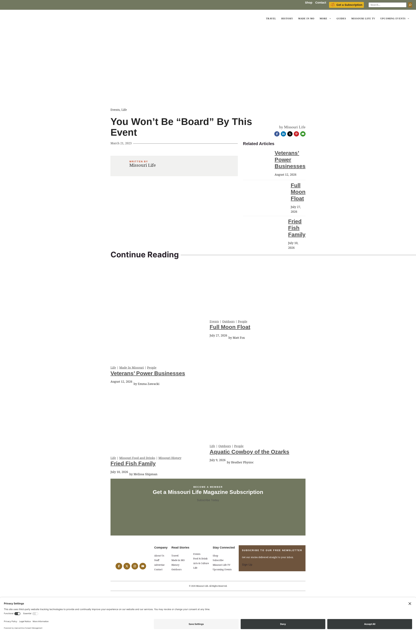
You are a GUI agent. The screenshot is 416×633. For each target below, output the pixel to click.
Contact (320, 2)
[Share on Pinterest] (296, 133)
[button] (330, 19)
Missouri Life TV (363, 18)
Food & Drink (200, 558)
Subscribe (218, 560)
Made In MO (306, 18)
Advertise (159, 564)
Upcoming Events (393, 18)
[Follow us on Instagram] (134, 566)
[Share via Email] (303, 133)
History (287, 18)
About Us (159, 555)
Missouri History (169, 458)
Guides (341, 18)
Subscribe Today (208, 500)
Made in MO (178, 560)
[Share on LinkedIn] (283, 133)
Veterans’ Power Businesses (290, 159)
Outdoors (228, 321)
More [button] (323, 18)
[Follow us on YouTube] (142, 566)
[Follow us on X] (127, 566)
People (151, 367)
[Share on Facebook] (277, 133)
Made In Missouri (131, 367)
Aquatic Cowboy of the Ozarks (249, 452)
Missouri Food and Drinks (137, 458)
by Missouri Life (292, 127)
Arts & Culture (201, 563)
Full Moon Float (298, 192)
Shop (308, 2)
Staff (156, 560)
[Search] (410, 4)
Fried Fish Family (297, 228)
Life (113, 367)
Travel (271, 18)
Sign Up (247, 564)
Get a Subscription (349, 4)
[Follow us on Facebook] (119, 566)
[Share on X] (289, 133)
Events (214, 321)
